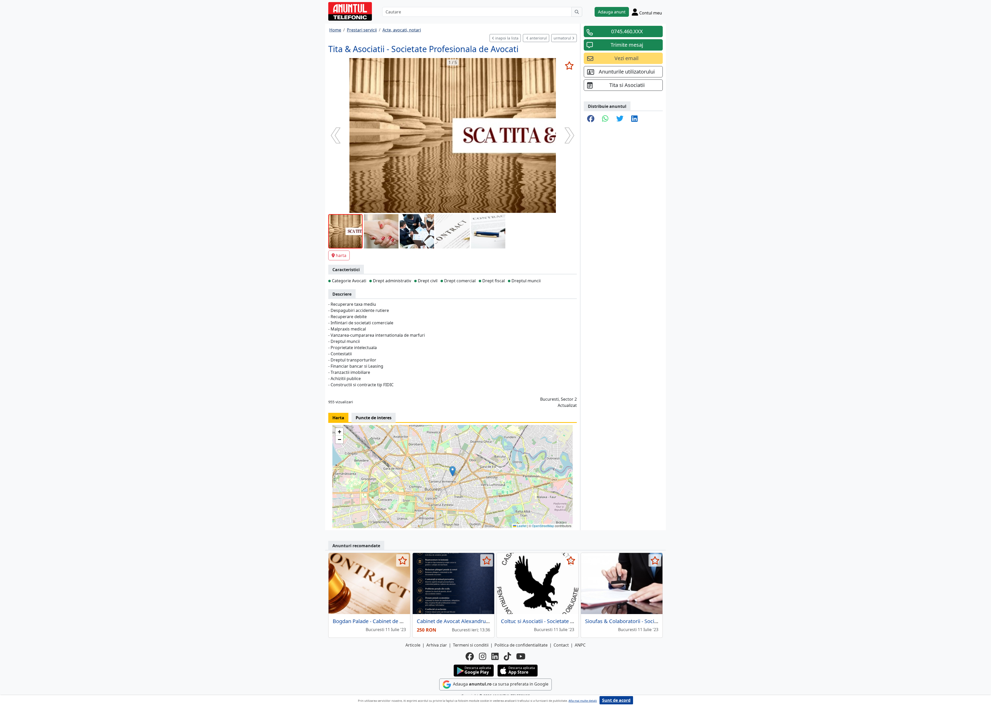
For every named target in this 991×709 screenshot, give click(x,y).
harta (341, 255)
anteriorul (538, 38)
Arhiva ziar (436, 645)
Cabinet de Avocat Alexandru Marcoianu (465, 621)
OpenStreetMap (543, 525)
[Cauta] (576, 12)
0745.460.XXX (627, 31)
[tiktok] (507, 656)
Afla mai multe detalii (583, 701)
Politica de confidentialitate (521, 645)
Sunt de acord (616, 700)
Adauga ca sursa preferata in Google (500, 684)
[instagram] (482, 656)
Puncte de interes (373, 418)
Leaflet (521, 525)
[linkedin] (495, 656)
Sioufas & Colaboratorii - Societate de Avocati (638, 621)
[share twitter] (620, 119)
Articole (412, 645)
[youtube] (520, 656)
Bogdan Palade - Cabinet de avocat (374, 621)
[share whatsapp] (605, 119)
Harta (338, 418)
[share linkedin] (634, 119)
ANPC (580, 645)
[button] (452, 471)
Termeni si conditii (471, 645)
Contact (561, 645)
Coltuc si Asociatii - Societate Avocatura (547, 621)
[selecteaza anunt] (569, 65)
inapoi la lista (506, 38)
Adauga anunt (612, 12)
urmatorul (563, 38)
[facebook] (470, 656)
